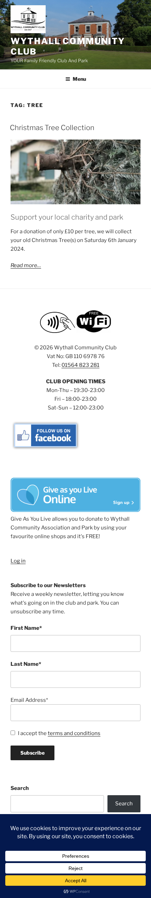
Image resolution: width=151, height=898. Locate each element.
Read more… (26, 265)
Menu (79, 79)
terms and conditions (74, 733)
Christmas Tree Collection (52, 127)
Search (20, 788)
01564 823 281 (80, 365)
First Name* (26, 628)
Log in (18, 561)
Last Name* (26, 664)
